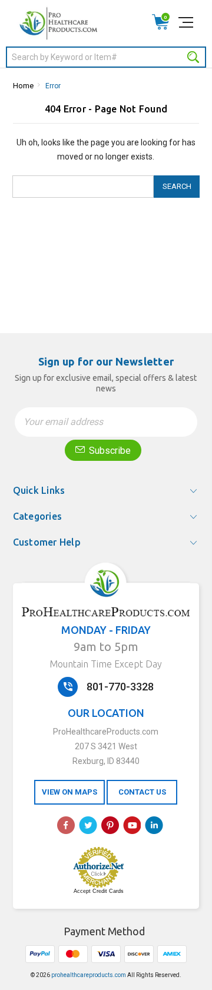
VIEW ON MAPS (69, 792)
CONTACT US (142, 792)
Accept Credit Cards (99, 891)
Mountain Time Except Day (105, 664)
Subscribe (109, 450)
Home (23, 85)
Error (53, 86)
